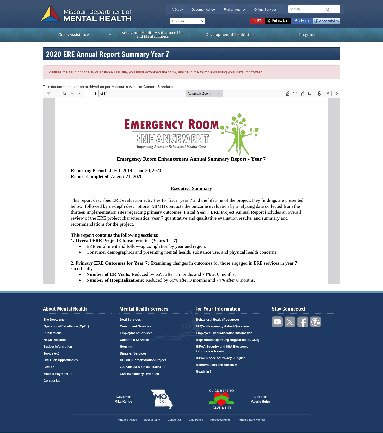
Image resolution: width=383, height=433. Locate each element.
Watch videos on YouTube (257, 21)
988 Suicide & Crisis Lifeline (140, 367)
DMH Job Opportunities (61, 360)
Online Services (265, 9)
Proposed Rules (220, 419)
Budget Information (58, 347)
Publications (53, 333)
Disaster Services (133, 353)
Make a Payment (56, 374)
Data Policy (196, 419)
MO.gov (177, 9)
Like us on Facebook (302, 21)
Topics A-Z (51, 353)
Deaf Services (130, 320)
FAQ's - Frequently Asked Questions (223, 326)
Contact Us (52, 381)
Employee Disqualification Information (224, 333)
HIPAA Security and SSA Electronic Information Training (222, 349)
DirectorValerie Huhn (260, 399)
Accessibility (326, 21)
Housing (126, 347)
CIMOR (49, 367)
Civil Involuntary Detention (139, 374)
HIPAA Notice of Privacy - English (220, 358)
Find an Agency (235, 9)
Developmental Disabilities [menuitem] (230, 34)
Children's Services (134, 340)
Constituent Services (135, 326)
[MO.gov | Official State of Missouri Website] (161, 399)
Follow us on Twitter (278, 21)
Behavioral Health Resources (218, 320)
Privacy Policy (127, 419)
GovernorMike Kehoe (123, 399)
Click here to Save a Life (221, 399)
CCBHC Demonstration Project (143, 360)
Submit (327, 9)
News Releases (55, 340)
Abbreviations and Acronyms (217, 365)
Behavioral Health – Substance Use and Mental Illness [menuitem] (152, 35)
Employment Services (136, 333)
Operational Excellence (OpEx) (66, 326)
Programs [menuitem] (307, 34)
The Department (55, 320)
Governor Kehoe (203, 9)
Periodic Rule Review (251, 419)
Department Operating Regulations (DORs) (227, 340)
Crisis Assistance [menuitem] (63, 36)
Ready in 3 (204, 371)
